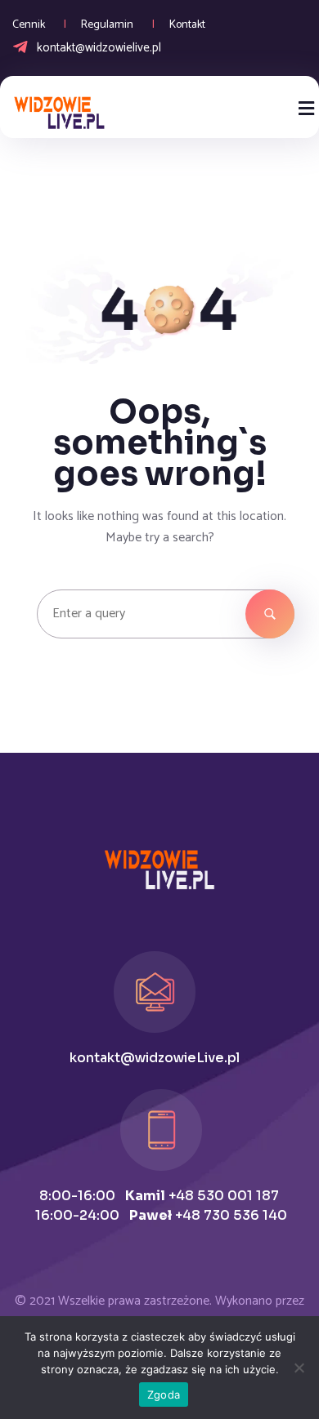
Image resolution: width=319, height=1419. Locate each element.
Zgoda (163, 1394)
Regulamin (107, 25)
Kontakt (187, 25)
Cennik (28, 25)
